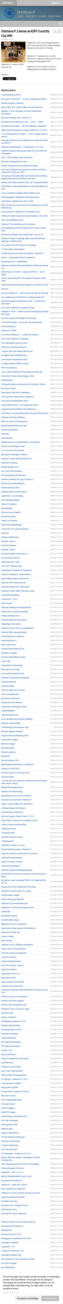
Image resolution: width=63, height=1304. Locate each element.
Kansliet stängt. (7, 686)
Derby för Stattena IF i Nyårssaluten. (16, 574)
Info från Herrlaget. (9, 1263)
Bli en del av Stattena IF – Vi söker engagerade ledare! (23, 99)
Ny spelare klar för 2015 (11, 1234)
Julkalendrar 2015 (8, 829)
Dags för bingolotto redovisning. (15, 1058)
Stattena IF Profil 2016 (10, 768)
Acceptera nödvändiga (27, 1298)
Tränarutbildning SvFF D (11, 95)
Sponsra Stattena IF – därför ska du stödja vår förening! (24, 293)
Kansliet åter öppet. (9, 916)
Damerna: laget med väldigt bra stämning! (18, 318)
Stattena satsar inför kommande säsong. (18, 1222)
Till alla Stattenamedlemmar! (13, 1137)
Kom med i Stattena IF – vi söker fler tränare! (19, 335)
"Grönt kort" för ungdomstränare (15, 529)
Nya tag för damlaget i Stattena (14, 454)
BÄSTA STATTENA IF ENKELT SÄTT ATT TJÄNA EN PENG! (24, 182)
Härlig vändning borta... (11, 616)
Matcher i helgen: (8, 744)
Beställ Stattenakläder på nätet (14, 425)
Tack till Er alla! (7, 1013)
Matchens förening (9, 463)
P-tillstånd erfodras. (9, 1201)
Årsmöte (4, 289)
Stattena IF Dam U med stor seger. (15, 1009)
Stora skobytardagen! (10, 500)
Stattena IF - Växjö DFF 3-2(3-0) (14, 1185)
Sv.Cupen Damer (8, 1104)
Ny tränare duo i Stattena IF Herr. (14, 1205)
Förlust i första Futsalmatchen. (14, 824)
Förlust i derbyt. (7, 936)
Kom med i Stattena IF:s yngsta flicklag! (17, 308)
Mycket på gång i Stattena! (12, 103)
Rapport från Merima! (10, 1133)
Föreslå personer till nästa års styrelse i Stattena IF (22, 253)
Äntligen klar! (6, 1230)
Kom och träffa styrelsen (11, 471)
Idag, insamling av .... (10, 1054)
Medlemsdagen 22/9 (10, 467)
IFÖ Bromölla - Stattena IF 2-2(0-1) (15, 1091)
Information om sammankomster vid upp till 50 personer (25, 413)
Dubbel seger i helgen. (10, 895)
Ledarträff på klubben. (10, 595)
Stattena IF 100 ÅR (9, 330)
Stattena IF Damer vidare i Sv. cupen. (16, 891)
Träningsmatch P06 (9, 1124)
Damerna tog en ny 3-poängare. (14, 996)
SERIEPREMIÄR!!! (8, 711)
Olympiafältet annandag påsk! (14, 1075)
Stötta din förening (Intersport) (14, 347)
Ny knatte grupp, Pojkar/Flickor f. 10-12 (17, 816)
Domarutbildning (8, 326)
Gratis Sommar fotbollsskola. (13, 949)
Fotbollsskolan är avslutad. (12, 636)
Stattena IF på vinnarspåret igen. (14, 903)
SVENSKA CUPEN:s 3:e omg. (13, 845)
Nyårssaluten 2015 (9, 1209)
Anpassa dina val (11, 1292)
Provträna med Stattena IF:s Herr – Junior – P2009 (22, 122)
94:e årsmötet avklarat (10, 558)
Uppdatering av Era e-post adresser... (16, 796)
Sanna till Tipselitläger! (10, 866)
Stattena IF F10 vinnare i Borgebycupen (17, 907)
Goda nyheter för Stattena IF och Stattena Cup (20, 212)
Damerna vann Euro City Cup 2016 (15, 773)
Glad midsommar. (8, 645)
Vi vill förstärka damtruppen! (13, 249)
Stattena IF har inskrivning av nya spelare (18, 224)
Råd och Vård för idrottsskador (14, 421)
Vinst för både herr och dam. (13, 690)
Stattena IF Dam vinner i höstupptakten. (17, 628)
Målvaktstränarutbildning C (12, 787)
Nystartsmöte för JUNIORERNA (14, 262)
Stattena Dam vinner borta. (12, 986)
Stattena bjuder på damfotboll (14, 492)
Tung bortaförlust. (8, 682)
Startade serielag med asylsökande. (16, 607)
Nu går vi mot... (7, 1050)
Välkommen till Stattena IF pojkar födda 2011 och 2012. (24, 130)
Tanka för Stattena (9, 504)
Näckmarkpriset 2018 (10, 487)
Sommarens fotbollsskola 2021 (14, 359)
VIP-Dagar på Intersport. (11, 1042)
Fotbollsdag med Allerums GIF (14, 1116)
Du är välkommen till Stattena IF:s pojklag (18, 245)
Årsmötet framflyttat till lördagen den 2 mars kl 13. (22, 234)
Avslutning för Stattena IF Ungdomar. (16, 570)
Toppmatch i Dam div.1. (11, 974)
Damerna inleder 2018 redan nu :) (15, 554)
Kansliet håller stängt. (10, 920)
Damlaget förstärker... (10, 1242)
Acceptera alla (50, 1298)
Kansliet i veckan (8, 549)
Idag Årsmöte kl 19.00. (10, 562)
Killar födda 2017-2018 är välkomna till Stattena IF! (22, 107)
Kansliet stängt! (7, 748)
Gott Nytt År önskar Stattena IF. (14, 1213)
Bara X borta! (6, 940)
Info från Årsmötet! (9, 1149)
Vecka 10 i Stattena (9, 521)
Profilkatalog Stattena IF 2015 (13, 1021)
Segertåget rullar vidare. (11, 624)
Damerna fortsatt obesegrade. (14, 953)
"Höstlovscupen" (8, 833)
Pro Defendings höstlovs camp (14, 343)
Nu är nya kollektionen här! (12, 220)
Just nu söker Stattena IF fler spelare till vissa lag (21, 372)
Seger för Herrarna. (9, 969)
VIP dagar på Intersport (11, 1046)
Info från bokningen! (9, 1120)
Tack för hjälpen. (8, 1108)
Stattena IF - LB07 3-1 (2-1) (12, 1172)
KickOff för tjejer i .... (9, 1112)
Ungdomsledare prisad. (11, 961)
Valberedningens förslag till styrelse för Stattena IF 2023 (24, 285)
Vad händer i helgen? (10, 740)
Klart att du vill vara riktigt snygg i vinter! (17, 376)
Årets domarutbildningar (11, 525)
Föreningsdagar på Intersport (13, 475)
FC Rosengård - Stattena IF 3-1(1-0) (16, 1153)
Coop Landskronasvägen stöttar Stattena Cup (20, 193)
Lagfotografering (8, 1038)
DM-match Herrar (8, 1096)
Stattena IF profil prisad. (11, 1067)
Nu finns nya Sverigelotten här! (14, 1005)
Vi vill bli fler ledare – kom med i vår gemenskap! (21, 322)
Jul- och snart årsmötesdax (12, 450)
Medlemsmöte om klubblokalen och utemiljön (20, 442)
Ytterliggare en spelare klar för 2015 (16, 1238)
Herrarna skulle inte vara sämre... (14, 620)
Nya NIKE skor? (7, 1063)
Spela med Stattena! (9, 430)
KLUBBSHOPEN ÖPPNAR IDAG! (14, 355)
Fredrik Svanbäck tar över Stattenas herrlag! (19, 166)
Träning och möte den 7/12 (12, 1251)
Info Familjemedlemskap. (12, 1100)
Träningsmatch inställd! (11, 1083)
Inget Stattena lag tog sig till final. (15, 578)
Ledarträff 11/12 (8, 1247)
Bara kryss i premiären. (10, 698)
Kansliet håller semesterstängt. (14, 632)
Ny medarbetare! (8, 1267)
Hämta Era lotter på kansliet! (13, 1197)
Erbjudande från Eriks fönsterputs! (15, 392)
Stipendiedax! (7, 380)
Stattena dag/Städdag (10, 1025)
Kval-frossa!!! (6, 603)
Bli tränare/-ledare (8, 388)
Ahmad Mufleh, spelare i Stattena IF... (16, 849)
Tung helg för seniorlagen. (12, 665)
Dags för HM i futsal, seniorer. (13, 583)
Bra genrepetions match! (11, 1029)
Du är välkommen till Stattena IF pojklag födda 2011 (23, 297)
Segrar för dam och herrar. (12, 862)
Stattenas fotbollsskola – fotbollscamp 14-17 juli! (22, 147)
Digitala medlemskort (10, 537)
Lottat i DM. (6, 661)
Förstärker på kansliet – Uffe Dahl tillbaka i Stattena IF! (24, 126)
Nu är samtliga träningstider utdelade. (17, 719)
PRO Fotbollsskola (9, 368)
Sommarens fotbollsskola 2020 (14, 401)
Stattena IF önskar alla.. (11, 932)
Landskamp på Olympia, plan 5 (14, 707)
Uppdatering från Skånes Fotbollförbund (18, 409)
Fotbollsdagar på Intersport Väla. (15, 727)
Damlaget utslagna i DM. (11, 1255)
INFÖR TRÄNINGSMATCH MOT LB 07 (16, 1176)
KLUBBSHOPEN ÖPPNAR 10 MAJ (15, 363)
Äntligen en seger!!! (9, 653)
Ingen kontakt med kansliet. (12, 982)
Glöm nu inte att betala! (11, 512)
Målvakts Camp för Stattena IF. (14, 924)
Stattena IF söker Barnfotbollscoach (16, 459)
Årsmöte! (5, 434)
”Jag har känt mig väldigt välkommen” (17, 351)
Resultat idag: (7, 1129)
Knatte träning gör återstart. (12, 899)
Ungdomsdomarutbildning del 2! (15, 735)
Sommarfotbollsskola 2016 (12, 649)
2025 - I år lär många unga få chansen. (17, 157)
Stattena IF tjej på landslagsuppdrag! (16, 870)
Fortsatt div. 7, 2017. (9, 599)
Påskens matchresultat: (11, 723)
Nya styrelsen (6, 508)
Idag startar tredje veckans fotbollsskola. (18, 928)
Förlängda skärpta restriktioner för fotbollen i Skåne (23, 384)
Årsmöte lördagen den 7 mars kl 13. (16, 118)
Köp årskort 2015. (8, 978)
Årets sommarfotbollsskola (13, 483)
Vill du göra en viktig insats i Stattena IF (17, 397)
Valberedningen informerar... (13, 1168)
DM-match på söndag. (10, 1141)
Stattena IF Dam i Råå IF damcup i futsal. (18, 591)
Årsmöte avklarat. (8, 752)
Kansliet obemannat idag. (12, 837)
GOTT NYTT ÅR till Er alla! (11, 566)
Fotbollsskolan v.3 (9, 640)
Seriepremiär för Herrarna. (12, 702)
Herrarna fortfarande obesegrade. (15, 678)
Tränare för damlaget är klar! (13, 446)
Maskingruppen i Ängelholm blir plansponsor (20, 197)
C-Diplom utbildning (9, 1145)
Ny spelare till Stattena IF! (11, 1180)
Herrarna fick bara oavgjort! (12, 1001)
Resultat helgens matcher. (12, 731)
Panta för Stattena (8, 545)
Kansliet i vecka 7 (8, 541)
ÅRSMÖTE (5, 756)
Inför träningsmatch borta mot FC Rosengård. (20, 1164)
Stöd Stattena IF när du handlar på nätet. (18, 1259)
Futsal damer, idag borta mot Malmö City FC (19, 820)
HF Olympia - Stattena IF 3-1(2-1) (14, 1079)
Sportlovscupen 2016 (10, 760)
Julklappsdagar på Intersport (13, 808)
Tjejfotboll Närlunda (9, 715)
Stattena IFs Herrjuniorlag (11, 791)
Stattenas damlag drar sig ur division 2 (17, 479)
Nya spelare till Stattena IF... (12, 1226)
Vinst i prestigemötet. (10, 694)
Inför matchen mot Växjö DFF (13, 1189)
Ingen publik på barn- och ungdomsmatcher (19, 405)
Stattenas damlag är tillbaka (13, 417)
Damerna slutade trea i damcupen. (15, 587)
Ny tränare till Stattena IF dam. (13, 657)
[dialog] (31, 1287)
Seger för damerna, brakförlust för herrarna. (19, 853)
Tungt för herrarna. (9, 957)
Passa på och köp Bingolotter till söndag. (18, 887)
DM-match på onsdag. (10, 669)
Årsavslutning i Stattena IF (12, 812)
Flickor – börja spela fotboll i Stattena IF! (18, 257)
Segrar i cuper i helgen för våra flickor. (17, 804)
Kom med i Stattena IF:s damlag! (14, 339)
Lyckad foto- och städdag (12, 496)
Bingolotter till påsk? (10, 1087)
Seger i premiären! (8, 1017)
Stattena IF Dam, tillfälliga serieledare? (17, 945)
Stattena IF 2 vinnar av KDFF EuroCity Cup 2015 (20, 1193)
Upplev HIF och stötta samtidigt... (15, 611)
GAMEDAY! (5, 912)
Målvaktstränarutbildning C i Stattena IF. (17, 764)
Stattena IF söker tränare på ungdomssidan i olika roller (24, 216)
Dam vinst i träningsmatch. (12, 1071)
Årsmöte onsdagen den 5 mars (14, 161)
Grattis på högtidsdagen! (11, 857)
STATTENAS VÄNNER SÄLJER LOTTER (17, 201)
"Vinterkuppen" (7, 841)
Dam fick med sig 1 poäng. (12, 965)
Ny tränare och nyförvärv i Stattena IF (16, 800)
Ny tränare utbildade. (10, 1034)
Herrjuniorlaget (7, 777)
